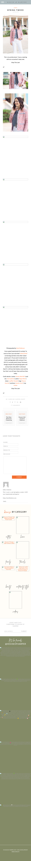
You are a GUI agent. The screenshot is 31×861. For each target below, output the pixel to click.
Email (6, 446)
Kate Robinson (20, 348)
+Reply (4, 501)
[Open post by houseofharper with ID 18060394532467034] (15, 694)
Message (7, 454)
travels (23, 561)
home (23, 536)
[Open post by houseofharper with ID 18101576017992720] (15, 789)
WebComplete (15, 851)
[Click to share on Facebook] (10, 402)
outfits (15, 7)
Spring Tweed (15, 10)
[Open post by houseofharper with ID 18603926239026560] (15, 663)
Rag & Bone (22, 378)
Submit (24, 631)
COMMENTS (16, 405)
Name (6, 442)
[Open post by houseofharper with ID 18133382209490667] (15, 726)
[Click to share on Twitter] (13, 402)
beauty (8, 586)
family (8, 561)
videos (15, 611)
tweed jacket (23, 353)
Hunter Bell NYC (20, 376)
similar (15, 385)
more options (10, 378)
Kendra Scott (19, 383)
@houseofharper (15, 644)
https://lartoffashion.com (9, 498)
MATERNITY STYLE (22, 586)
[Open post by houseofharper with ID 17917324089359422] (15, 757)
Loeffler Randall (13, 381)
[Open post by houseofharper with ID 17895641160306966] (15, 820)
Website (7, 450)
